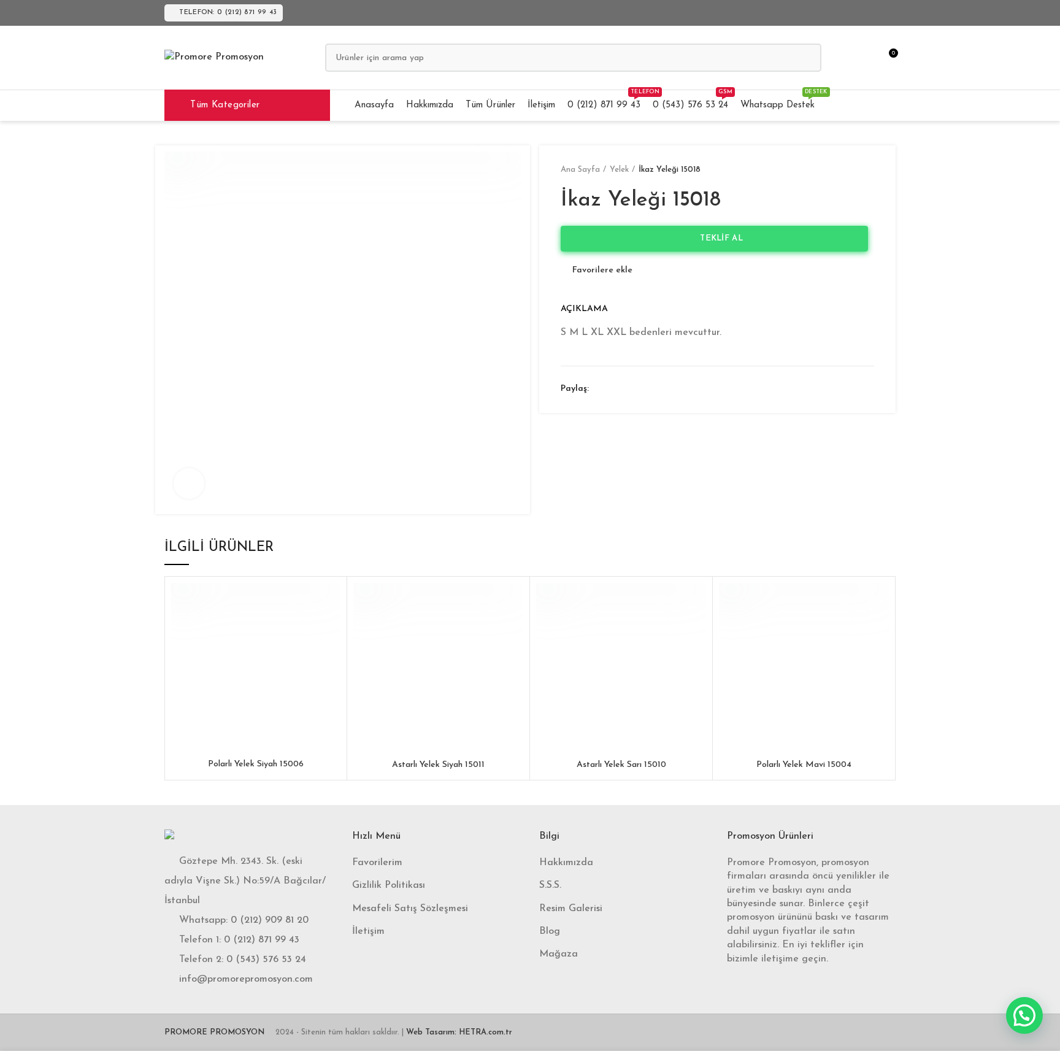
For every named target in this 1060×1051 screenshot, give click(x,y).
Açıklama (584, 309)
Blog (549, 931)
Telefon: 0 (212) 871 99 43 (228, 12)
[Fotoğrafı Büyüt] (189, 483)
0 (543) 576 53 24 (266, 959)
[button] (1024, 1015)
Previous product (843, 170)
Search (804, 58)
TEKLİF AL (717, 238)
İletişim (368, 931)
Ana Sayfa (580, 170)
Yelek (619, 170)
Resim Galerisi (570, 909)
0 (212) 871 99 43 (261, 940)
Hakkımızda (566, 863)
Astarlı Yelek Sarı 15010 (621, 764)
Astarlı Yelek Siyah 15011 (438, 764)
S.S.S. (550, 885)
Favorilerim (377, 863)
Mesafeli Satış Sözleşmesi (410, 909)
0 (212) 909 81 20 (270, 920)
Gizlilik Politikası (388, 885)
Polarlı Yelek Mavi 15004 (803, 764)
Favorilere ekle (602, 270)
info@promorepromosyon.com (246, 979)
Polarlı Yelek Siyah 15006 (256, 764)
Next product (868, 170)
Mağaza (558, 954)
